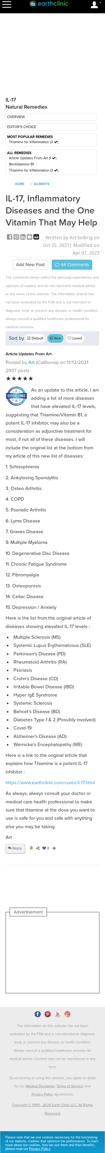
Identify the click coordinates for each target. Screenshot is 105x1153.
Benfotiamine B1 (21, 164)
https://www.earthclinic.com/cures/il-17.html (50, 782)
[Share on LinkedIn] (23, 237)
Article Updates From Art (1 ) (32, 158)
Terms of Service (70, 1086)
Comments (74, 264)
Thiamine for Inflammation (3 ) (33, 142)
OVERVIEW (16, 117)
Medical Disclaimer (40, 1086)
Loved (76, 338)
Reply (16, 848)
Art (31, 362)
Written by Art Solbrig (69, 237)
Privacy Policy (42, 1094)
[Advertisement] (52, 954)
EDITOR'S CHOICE (21, 127)
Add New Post (30, 264)
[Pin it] (17, 237)
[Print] (36, 237)
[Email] (30, 237)
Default (37, 338)
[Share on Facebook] (10, 237)
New (57, 338)
